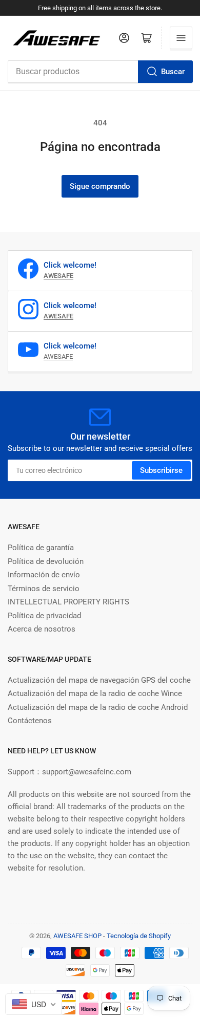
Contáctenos (30, 720)
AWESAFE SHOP (77, 936)
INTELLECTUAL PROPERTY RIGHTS (68, 601)
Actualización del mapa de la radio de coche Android (98, 707)
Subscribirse (161, 470)
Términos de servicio (43, 588)
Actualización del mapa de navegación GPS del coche (99, 680)
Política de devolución (46, 561)
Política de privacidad (44, 615)
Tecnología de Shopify (139, 936)
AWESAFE (58, 356)
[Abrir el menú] (181, 38)
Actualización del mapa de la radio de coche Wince (95, 693)
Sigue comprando (100, 186)
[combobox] (100, 71)
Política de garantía (41, 547)
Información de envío (44, 574)
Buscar (173, 71)
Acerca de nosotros (41, 629)
